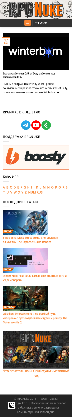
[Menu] (27, 23)
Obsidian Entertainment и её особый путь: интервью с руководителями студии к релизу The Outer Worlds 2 (35, 318)
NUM (32, 192)
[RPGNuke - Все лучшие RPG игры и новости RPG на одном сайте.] (36, 9)
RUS (40, 192)
